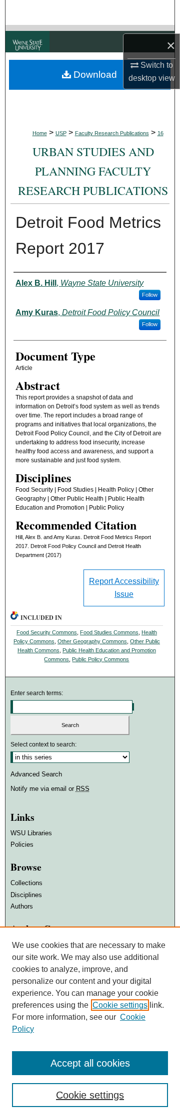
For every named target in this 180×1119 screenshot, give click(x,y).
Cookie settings (120, 1005)
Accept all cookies (90, 1063)
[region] (90, 1023)
